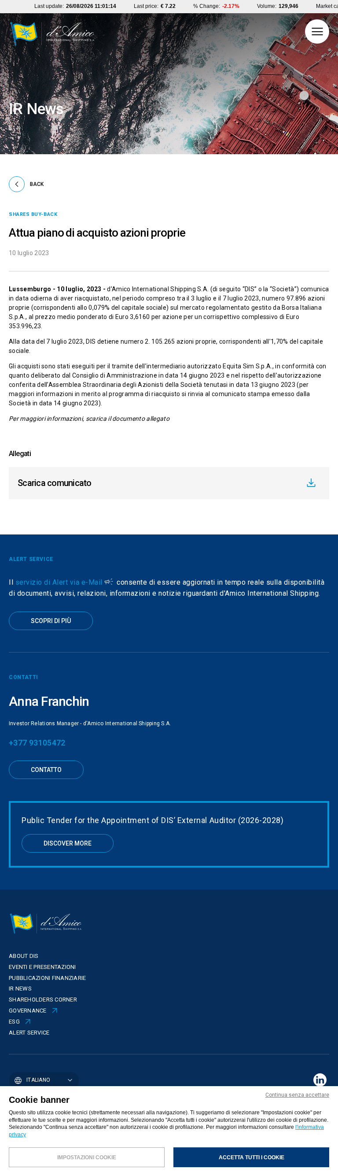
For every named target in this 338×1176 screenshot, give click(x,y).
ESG (14, 1021)
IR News (20, 988)
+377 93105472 (37, 742)
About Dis (23, 956)
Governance (28, 1010)
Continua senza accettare (297, 1095)
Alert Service (29, 1032)
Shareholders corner (43, 999)
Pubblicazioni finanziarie (47, 978)
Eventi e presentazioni (42, 967)
